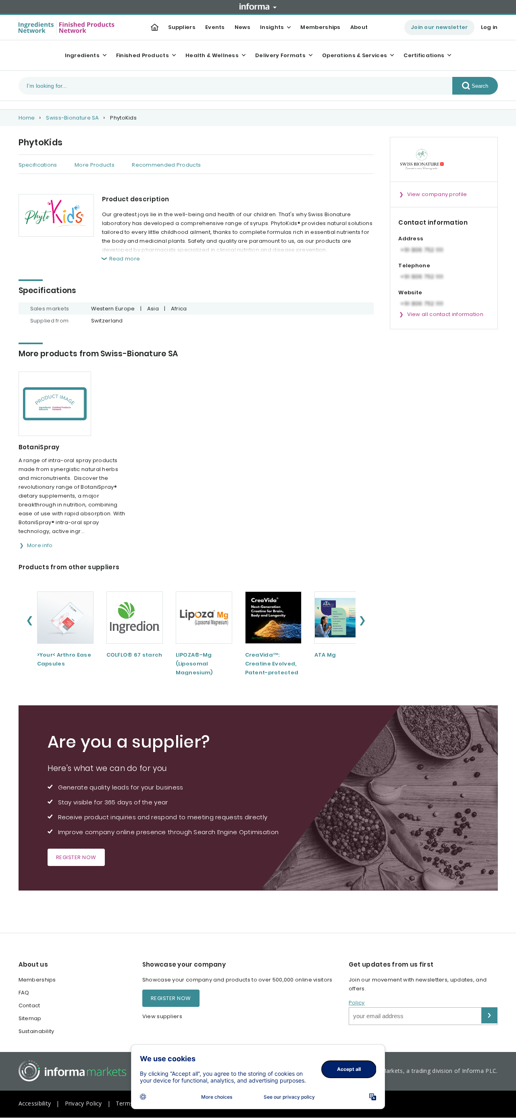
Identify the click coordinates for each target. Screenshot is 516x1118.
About (359, 27)
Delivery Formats (280, 55)
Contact (29, 1005)
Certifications (424, 55)
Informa (258, 6)
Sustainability (36, 1031)
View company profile (437, 194)
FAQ (24, 992)
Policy (357, 1002)
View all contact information (445, 314)
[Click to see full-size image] (56, 215)
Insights (272, 27)
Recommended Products (166, 165)
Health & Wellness (212, 55)
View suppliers (162, 1016)
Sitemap (30, 1018)
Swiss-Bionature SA (72, 118)
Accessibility (35, 1103)
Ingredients (82, 55)
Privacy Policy (83, 1103)
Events (215, 27)
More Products (94, 165)
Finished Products (142, 55)
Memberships (320, 27)
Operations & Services (354, 55)
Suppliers (182, 27)
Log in (489, 27)
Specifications (38, 165)
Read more (124, 258)
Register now (76, 857)
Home (27, 118)
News (242, 27)
